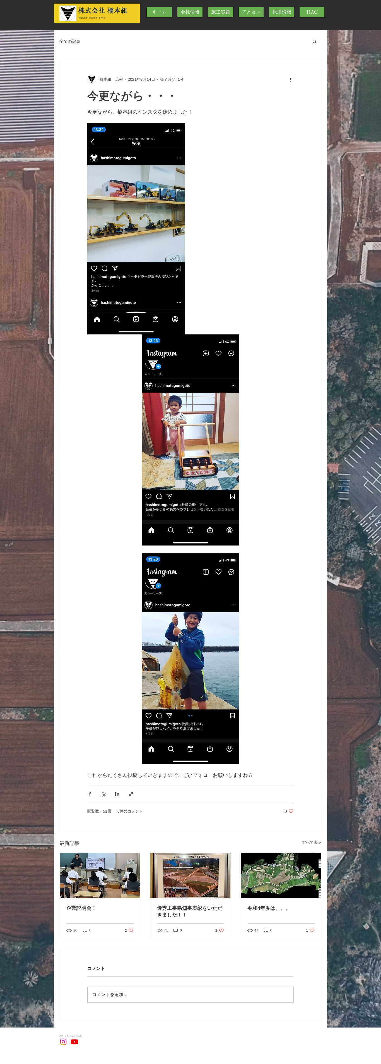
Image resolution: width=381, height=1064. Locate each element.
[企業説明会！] (100, 875)
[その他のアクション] (290, 79)
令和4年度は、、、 (268, 908)
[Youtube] (74, 1042)
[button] (314, 41)
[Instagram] (63, 1042)
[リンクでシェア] (131, 794)
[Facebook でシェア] (90, 794)
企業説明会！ (81, 908)
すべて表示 (312, 842)
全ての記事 (69, 41)
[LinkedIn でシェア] (117, 794)
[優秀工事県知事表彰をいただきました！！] (190, 875)
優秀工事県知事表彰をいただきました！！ (189, 911)
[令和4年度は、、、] (281, 875)
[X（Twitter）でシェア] (103, 794)
